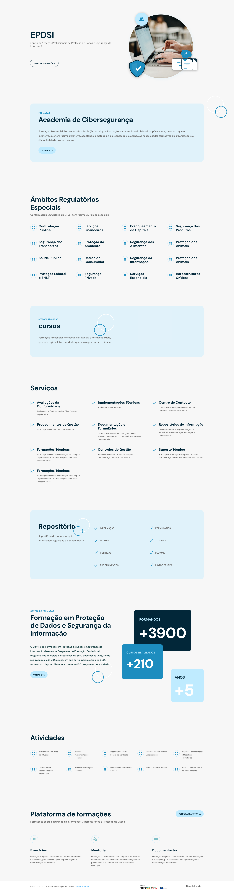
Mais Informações (44, 63)
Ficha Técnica (82, 886)
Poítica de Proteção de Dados (59, 886)
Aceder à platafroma (190, 814)
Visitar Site (47, 150)
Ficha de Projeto (193, 886)
